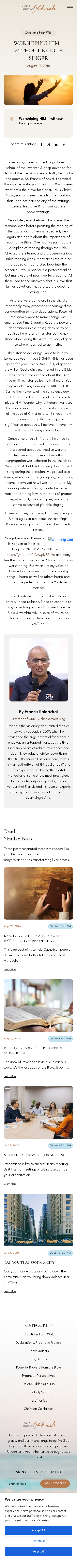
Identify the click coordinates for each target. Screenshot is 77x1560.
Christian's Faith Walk (60, 926)
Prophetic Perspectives (38, 1376)
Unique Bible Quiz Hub (39, 1384)
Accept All (38, 1530)
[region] (38, 1526)
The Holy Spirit (38, 1392)
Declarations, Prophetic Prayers (38, 1342)
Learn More (10, 969)
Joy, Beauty (38, 1359)
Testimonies (38, 1400)
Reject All (38, 1551)
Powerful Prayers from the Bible (38, 1367)
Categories (38, 1325)
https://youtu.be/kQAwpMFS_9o (31, 555)
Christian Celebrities (38, 1409)
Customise (38, 1541)
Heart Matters (38, 1351)
